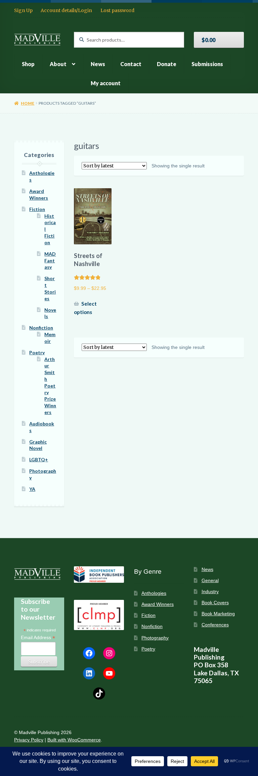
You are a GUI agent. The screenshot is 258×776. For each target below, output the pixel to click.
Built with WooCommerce (74, 739)
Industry (210, 591)
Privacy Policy (28, 739)
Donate (166, 64)
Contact (130, 64)
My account (106, 83)
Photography (155, 637)
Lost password (117, 10)
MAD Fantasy (50, 260)
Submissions (207, 64)
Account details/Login (66, 10)
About (58, 64)
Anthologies (153, 593)
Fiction (37, 209)
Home (27, 103)
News (98, 64)
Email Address (38, 637)
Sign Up (23, 10)
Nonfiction (41, 327)
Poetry (37, 352)
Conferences (215, 624)
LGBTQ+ (38, 459)
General (210, 580)
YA (32, 489)
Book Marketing (218, 613)
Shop (28, 64)
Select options (85, 308)
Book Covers (215, 602)
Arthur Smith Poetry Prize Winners (50, 385)
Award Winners (157, 604)
